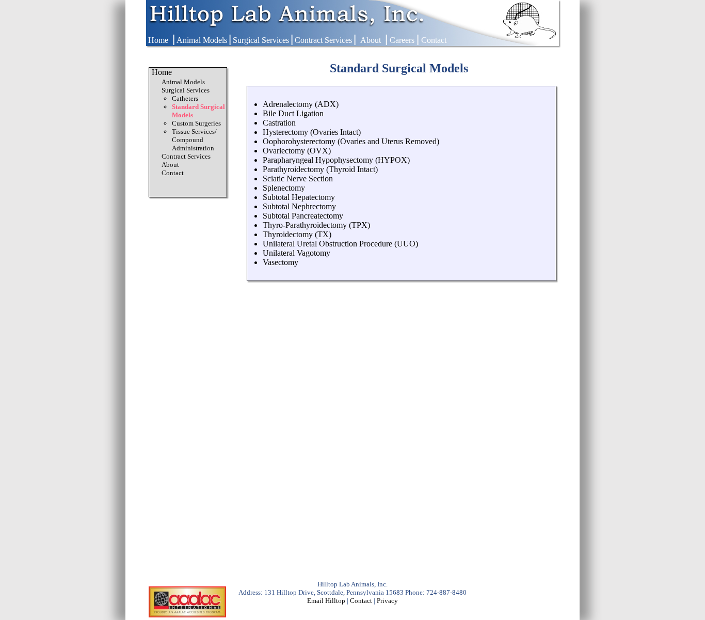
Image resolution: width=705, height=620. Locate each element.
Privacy (387, 601)
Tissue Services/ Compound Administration (194, 140)
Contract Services (323, 40)
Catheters (185, 98)
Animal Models (202, 40)
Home (158, 40)
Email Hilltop (326, 601)
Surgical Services (261, 40)
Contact (433, 40)
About (370, 40)
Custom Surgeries (196, 123)
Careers (402, 40)
